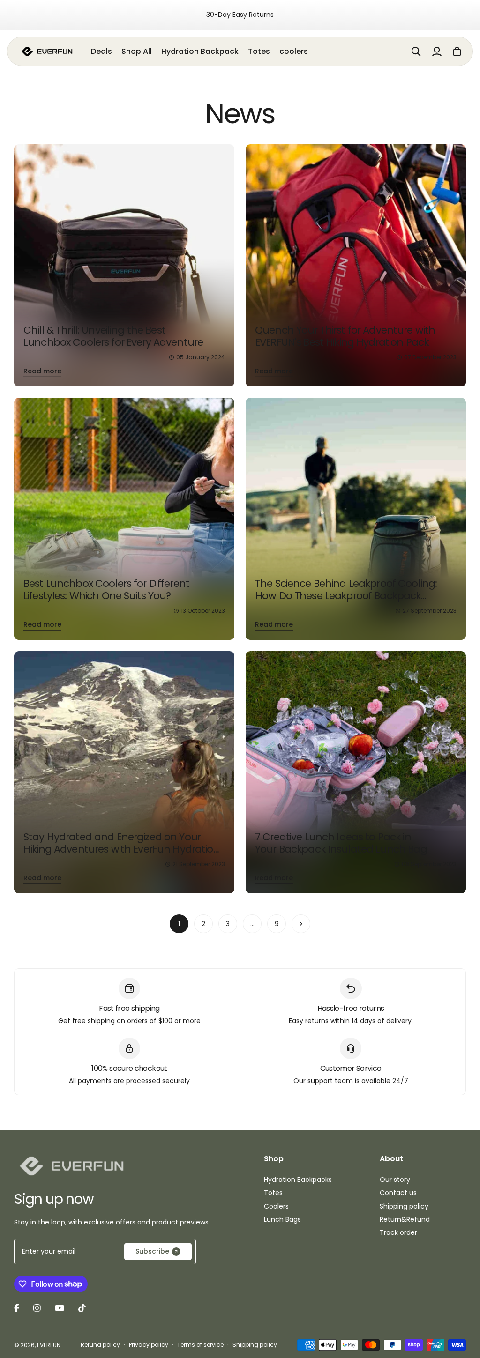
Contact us (398, 1192)
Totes (259, 51)
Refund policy (100, 1345)
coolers (293, 51)
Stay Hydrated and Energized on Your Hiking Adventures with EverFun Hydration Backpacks (121, 849)
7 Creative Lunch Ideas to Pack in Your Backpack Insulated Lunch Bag (341, 843)
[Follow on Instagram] (37, 1308)
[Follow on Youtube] (59, 1308)
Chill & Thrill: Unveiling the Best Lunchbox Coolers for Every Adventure (113, 336)
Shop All (136, 51)
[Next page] (301, 923)
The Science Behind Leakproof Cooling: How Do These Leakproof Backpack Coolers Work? (346, 595)
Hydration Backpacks (298, 1179)
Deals (101, 51)
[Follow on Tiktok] (82, 1308)
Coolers (276, 1206)
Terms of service (200, 1345)
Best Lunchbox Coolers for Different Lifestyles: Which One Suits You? (106, 589)
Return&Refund (405, 1219)
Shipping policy (404, 1206)
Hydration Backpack (200, 51)
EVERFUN (48, 1345)
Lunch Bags (282, 1219)
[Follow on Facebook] (16, 1308)
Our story (395, 1179)
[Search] (416, 51)
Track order (398, 1232)
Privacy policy (148, 1345)
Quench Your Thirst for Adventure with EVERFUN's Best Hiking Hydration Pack (345, 336)
